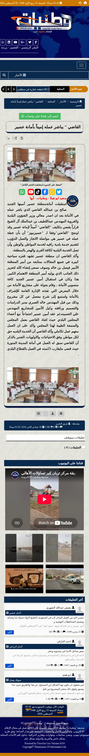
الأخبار (63, 101)
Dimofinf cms (44, 743)
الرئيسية (74, 101)
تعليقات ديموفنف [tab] (74, 437)
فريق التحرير (61, 423)
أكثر (9, 632)
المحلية (51, 101)
